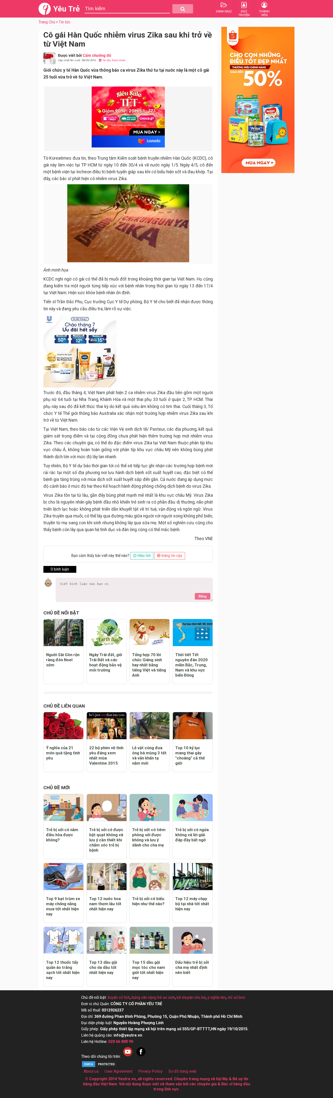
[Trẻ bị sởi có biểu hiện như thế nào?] (149, 876)
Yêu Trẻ (66, 8)
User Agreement (118, 1071)
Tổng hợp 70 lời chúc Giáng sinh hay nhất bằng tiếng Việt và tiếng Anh (149, 665)
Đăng (202, 596)
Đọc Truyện (244, 13)
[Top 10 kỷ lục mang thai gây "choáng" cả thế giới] (193, 725)
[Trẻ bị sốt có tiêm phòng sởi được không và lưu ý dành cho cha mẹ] (149, 807)
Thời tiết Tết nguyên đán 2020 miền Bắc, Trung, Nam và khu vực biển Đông (191, 665)
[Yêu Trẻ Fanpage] (141, 1056)
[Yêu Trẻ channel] (128, 1056)
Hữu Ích (144, 555)
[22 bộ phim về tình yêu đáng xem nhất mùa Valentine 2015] (107, 725)
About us (91, 1071)
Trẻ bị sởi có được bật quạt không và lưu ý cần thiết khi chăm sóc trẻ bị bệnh (106, 840)
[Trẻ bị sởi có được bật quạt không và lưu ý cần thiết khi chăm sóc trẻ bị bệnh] (107, 807)
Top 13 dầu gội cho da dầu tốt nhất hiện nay (103, 967)
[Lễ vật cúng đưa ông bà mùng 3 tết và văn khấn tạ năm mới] (149, 725)
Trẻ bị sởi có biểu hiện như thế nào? (148, 901)
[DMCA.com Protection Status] (99, 1066)
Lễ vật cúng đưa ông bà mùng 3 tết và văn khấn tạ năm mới (149, 755)
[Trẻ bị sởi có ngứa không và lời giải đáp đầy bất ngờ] (193, 807)
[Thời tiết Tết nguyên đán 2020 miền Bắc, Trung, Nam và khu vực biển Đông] (193, 632)
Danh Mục (224, 11)
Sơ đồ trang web (182, 1071)
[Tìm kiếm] (182, 8)
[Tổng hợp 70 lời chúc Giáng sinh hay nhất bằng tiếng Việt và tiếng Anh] (149, 632)
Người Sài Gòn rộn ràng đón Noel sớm (62, 659)
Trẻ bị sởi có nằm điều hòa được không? (62, 834)
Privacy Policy (150, 1071)
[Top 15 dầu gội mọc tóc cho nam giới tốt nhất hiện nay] (149, 940)
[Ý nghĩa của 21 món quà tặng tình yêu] (63, 725)
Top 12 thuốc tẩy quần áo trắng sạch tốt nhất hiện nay (62, 970)
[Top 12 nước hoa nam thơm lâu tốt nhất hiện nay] (107, 876)
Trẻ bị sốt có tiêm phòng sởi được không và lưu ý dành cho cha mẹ (149, 837)
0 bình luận (60, 569)
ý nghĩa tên (216, 997)
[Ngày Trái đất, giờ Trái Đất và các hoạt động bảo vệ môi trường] (107, 632)
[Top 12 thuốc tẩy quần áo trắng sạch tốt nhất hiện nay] (63, 940)
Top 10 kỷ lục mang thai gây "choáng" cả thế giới (190, 755)
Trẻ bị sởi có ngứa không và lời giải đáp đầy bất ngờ (192, 834)
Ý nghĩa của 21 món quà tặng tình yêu (63, 752)
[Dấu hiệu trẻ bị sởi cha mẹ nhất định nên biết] (193, 940)
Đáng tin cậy (171, 555)
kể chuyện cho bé (191, 997)
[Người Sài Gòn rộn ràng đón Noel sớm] (63, 632)
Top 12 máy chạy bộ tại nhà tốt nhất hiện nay (192, 903)
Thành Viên (264, 13)
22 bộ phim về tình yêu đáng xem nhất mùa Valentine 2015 (106, 755)
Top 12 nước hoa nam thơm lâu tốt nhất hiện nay (105, 903)
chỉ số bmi (236, 997)
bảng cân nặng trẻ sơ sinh (153, 997)
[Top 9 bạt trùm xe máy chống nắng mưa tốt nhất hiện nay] (63, 876)
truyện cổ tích (119, 997)
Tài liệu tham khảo (113, 60)
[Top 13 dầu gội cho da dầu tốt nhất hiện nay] (107, 940)
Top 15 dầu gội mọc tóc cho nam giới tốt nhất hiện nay (148, 970)
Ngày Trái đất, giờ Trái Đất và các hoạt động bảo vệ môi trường (105, 662)
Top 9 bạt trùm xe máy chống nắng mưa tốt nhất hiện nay (63, 906)
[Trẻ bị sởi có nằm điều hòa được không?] (63, 807)
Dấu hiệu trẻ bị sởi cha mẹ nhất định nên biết (192, 967)
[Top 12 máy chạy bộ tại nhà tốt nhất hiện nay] (193, 876)
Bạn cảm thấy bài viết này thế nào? (100, 555)
